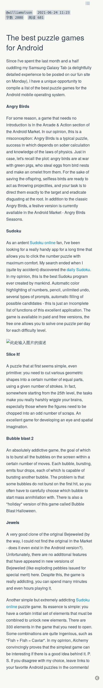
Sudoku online (43, 242)
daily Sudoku (78, 269)
